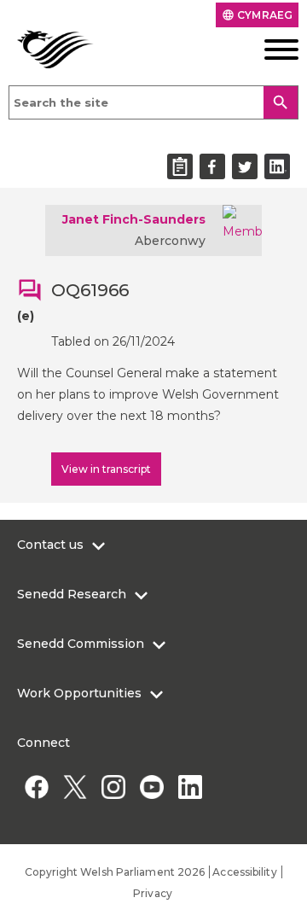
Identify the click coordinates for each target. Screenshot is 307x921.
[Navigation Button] (268, 49)
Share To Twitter (245, 166)
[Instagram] (113, 786)
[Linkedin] (190, 786)
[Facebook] (36, 786)
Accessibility (244, 872)
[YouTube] (151, 786)
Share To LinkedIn (277, 166)
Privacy (152, 893)
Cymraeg (257, 15)
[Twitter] (74, 786)
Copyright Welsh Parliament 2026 (115, 872)
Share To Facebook (212, 166)
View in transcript (106, 469)
